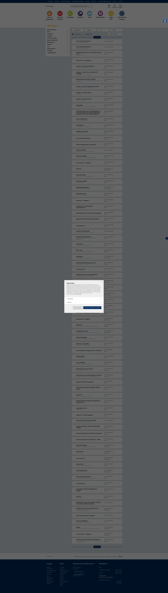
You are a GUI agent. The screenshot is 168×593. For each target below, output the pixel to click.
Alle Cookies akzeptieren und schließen (92, 307)
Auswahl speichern (78, 307)
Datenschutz (78, 294)
